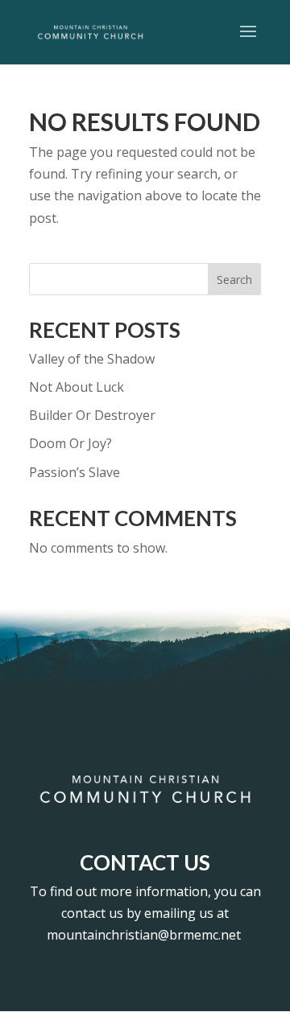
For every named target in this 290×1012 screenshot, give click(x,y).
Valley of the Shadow (92, 359)
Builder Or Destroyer (92, 415)
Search (234, 279)
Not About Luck (76, 387)
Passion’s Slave (74, 472)
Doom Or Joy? (70, 443)
